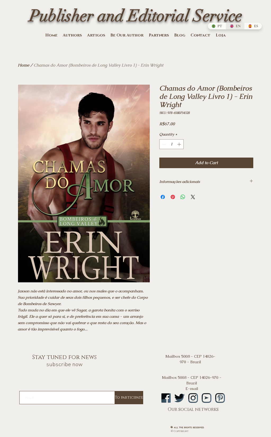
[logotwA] (179, 398)
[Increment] (179, 144)
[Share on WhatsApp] (183, 197)
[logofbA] (166, 398)
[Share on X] (193, 197)
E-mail (192, 388)
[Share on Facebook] (163, 197)
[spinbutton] (171, 144)
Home (23, 65)
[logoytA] (206, 398)
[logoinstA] (193, 398)
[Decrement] (163, 144)
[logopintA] (220, 398)
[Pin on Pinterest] (173, 197)
